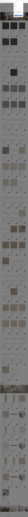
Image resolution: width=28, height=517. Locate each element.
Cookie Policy (16, 13)
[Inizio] (1, 1)
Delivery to (15, 2)
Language (15, 5)
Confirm (18, 15)
